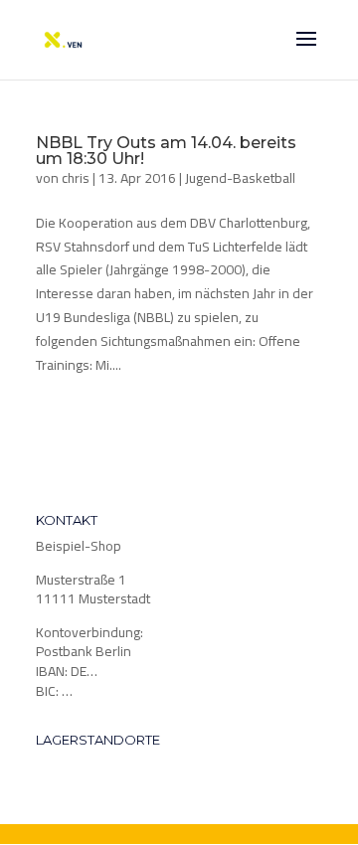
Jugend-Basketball (240, 178)
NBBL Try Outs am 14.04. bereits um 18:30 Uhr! (166, 150)
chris (76, 178)
